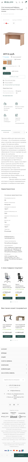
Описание (6, 132)
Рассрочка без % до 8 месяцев (12, 84)
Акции (3, 357)
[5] (8, 20)
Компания (4, 365)
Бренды (4, 353)
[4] (7, 20)
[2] (4, 20)
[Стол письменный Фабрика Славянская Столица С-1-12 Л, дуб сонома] (14, 37)
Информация (5, 369)
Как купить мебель (7, 373)
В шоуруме (17, 132)
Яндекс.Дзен (14, 404)
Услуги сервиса (6, 361)
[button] (11, 301)
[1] (3, 20)
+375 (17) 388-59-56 (14, 385)
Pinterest (18, 404)
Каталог (4, 349)
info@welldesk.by (15, 390)
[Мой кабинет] (22, 2)
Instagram (10, 404)
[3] (6, 20)
